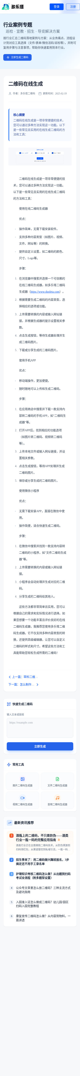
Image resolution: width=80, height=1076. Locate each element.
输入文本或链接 (15, 714)
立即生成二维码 (19, 57)
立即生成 (40, 746)
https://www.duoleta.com (45, 291)
